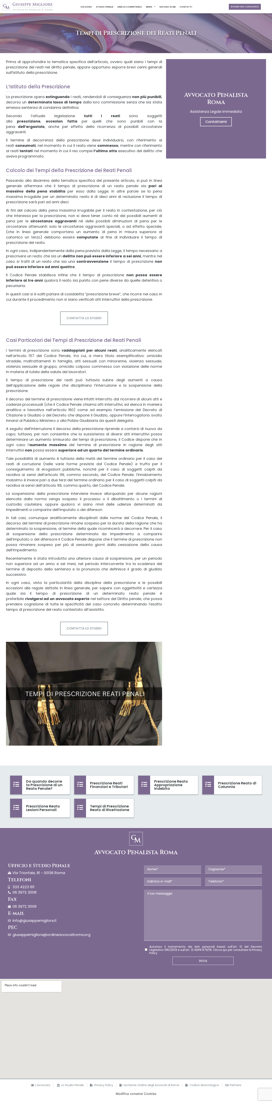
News (149, 6)
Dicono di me (167, 6)
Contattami (216, 121)
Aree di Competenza (129, 6)
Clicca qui (220, 950)
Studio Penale (104, 6)
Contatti (186, 6)
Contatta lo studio (84, 318)
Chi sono (86, 6)
